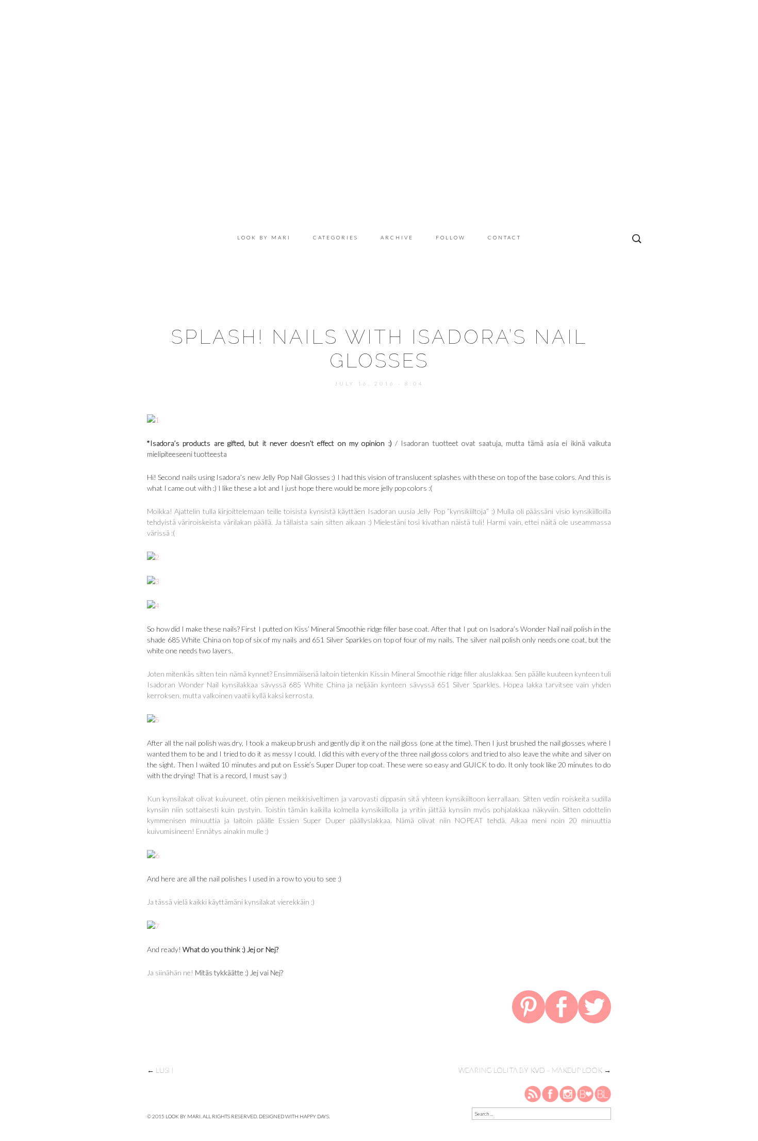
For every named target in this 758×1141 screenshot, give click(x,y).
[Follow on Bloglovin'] (585, 1093)
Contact (504, 237)
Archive (397, 237)
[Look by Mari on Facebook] (550, 1093)
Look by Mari (264, 237)
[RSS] (533, 1093)
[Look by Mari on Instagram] (567, 1093)
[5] (153, 718)
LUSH (160, 1070)
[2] (153, 556)
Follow (451, 237)
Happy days (314, 1116)
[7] (153, 925)
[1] (153, 418)
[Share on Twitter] (594, 1009)
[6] (153, 854)
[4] (153, 604)
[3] (153, 580)
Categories (335, 237)
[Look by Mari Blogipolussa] (603, 1093)
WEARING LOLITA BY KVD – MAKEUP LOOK (534, 1070)
